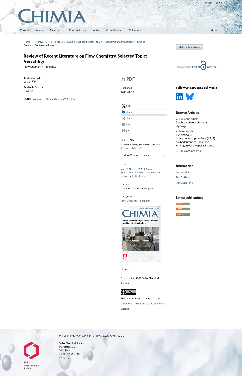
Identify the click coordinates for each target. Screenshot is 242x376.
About (53, 30)
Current (24, 30)
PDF (130, 78)
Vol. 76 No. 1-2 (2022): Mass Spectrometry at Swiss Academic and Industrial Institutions (97, 41)
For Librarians (184, 182)
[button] (144, 106)
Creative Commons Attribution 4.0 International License (142, 303)
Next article (186, 131)
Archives (39, 30)
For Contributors (74, 30)
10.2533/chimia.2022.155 (131, 148)
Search (217, 30)
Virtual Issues (113, 30)
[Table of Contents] (177, 150)
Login (219, 2)
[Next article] (177, 131)
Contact (96, 30)
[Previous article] (177, 119)
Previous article (188, 119)
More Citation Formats (136, 155)
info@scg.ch (65, 357)
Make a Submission (189, 47)
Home (27, 41)
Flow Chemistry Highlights (135, 200)
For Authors (183, 177)
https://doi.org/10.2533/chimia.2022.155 (52, 98)
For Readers (183, 172)
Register (207, 2)
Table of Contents (190, 150)
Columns (134, 30)
